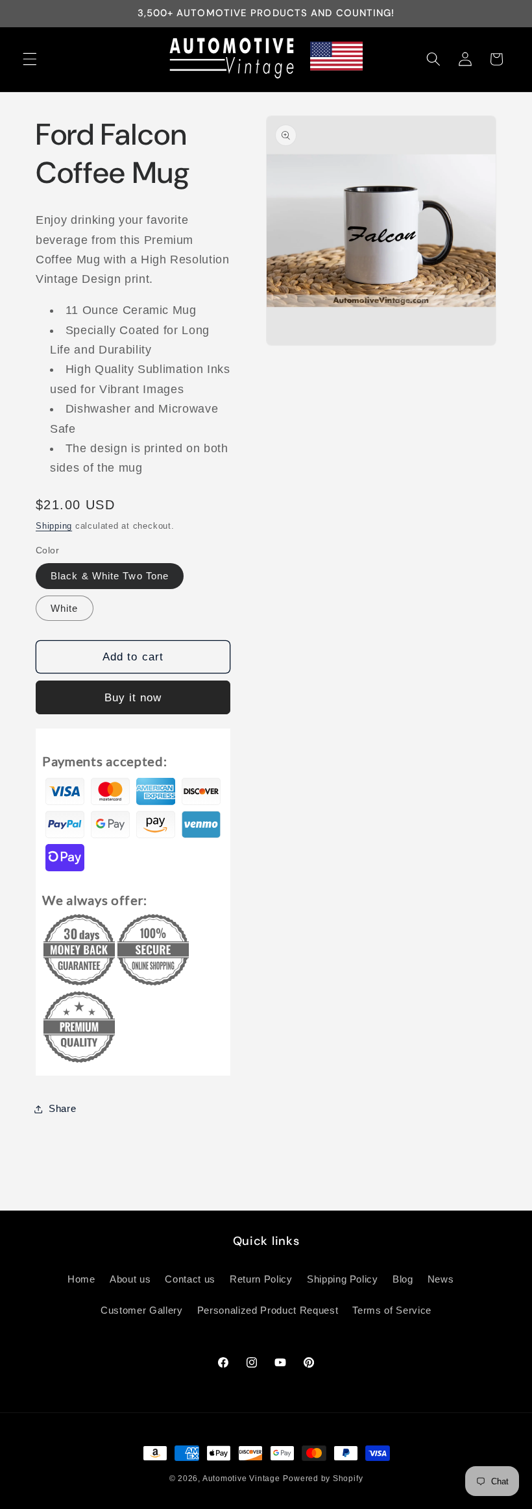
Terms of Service (391, 1310)
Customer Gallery (142, 1310)
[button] (29, 59)
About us (130, 1279)
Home (81, 1279)
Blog (403, 1279)
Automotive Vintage (241, 1478)
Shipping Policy (342, 1279)
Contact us (190, 1279)
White (65, 608)
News (441, 1279)
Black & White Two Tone (110, 575)
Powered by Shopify (323, 1478)
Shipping (54, 526)
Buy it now (133, 697)
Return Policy (261, 1279)
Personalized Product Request (267, 1310)
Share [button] (62, 1108)
